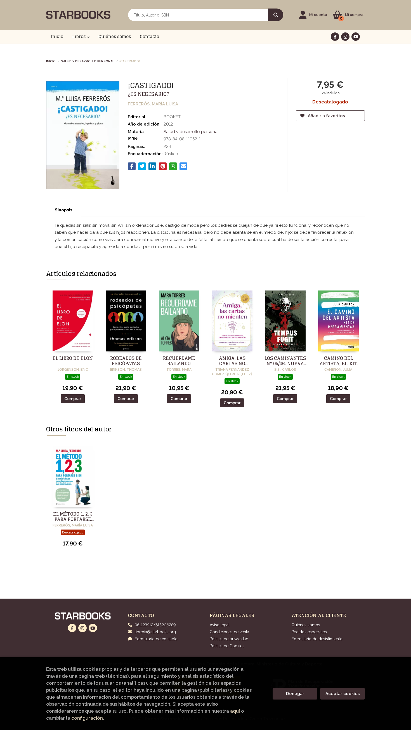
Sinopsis (63, 209)
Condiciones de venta (229, 632)
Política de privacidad (229, 639)
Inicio (51, 60)
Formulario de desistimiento (317, 639)
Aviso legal (220, 625)
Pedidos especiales (309, 632)
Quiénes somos (306, 625)
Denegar (295, 693)
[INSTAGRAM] (345, 36)
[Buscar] (275, 15)
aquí (235, 711)
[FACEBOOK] (335, 36)
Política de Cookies (227, 646)
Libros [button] (79, 36)
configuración (87, 718)
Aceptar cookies (342, 693)
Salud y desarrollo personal (87, 60)
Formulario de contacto (156, 639)
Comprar (72, 398)
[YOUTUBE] (355, 36)
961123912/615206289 (155, 625)
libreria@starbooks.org (155, 632)
